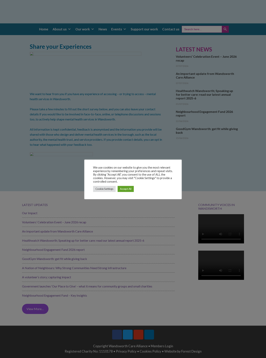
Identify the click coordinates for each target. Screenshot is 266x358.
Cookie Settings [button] (104, 188)
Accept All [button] (125, 188)
